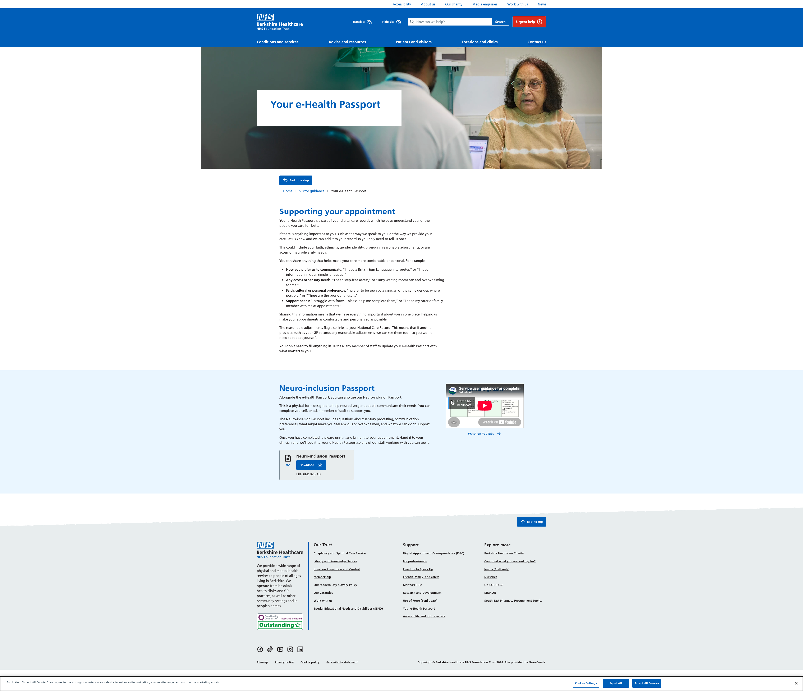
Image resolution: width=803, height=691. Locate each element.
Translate (359, 22)
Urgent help (525, 22)
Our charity (453, 4)
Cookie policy (310, 662)
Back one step (299, 180)
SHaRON (490, 593)
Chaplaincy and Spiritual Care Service (340, 553)
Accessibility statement (342, 662)
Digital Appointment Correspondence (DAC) (433, 553)
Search (500, 22)
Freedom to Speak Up (418, 569)
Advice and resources (347, 42)
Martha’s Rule (412, 585)
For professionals (415, 561)
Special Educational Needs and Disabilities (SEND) (348, 608)
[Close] (796, 683)
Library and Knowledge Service (335, 561)
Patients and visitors (414, 42)
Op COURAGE (493, 585)
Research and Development (422, 593)
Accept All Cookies (647, 683)
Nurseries (490, 577)
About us (428, 4)
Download (313, 466)
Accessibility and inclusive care (424, 616)
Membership (322, 577)
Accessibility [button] (402, 4)
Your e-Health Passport (419, 608)
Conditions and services (277, 42)
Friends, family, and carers (421, 577)
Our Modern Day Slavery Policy (335, 585)
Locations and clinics (480, 42)
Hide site (388, 22)
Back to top (535, 522)
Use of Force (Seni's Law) (420, 601)
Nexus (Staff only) (496, 569)
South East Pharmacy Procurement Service (513, 601)
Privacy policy (284, 662)
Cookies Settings (586, 683)
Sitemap (262, 662)
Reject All (616, 683)
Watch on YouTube (481, 434)
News (542, 4)
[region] (401, 683)
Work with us (517, 4)
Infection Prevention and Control (337, 569)
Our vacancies (323, 593)
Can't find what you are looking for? (510, 561)
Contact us (537, 42)
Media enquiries (484, 4)
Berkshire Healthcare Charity (504, 553)
